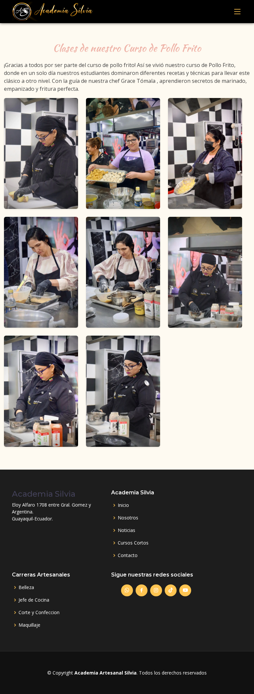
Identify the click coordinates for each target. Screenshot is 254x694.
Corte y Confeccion (39, 612)
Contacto (128, 555)
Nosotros (128, 517)
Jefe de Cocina (34, 600)
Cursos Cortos (133, 543)
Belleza (26, 587)
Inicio (123, 505)
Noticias (126, 530)
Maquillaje (29, 625)
